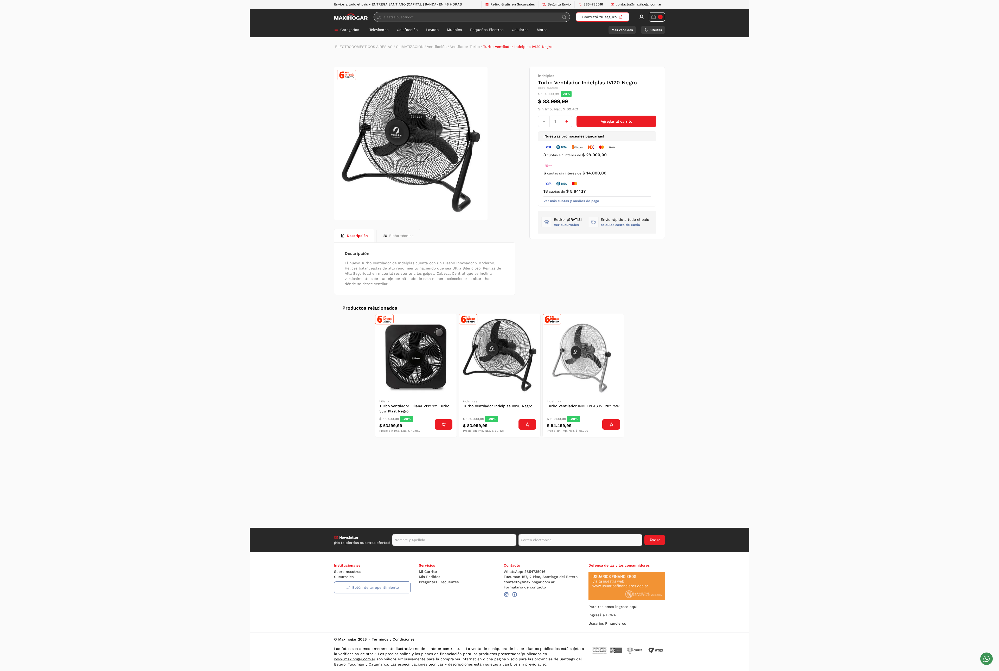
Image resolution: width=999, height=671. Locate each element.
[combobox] (472, 17)
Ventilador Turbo (465, 47)
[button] (625, 222)
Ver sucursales (566, 225)
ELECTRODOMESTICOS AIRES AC (364, 47)
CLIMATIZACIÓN (410, 47)
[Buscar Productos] (564, 17)
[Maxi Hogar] (351, 16)
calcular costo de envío (620, 225)
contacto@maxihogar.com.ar (638, 4)
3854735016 (593, 4)
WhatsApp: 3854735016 (525, 571)
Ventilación (437, 47)
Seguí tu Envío (559, 4)
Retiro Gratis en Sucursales (512, 4)
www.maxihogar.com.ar (354, 659)
